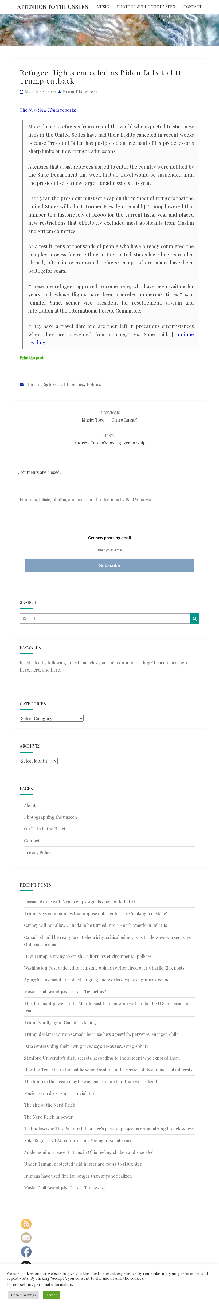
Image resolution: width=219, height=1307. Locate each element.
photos (59, 499)
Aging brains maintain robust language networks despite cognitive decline (96, 979)
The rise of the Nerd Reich (49, 1105)
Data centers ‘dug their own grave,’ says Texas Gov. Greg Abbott (86, 1046)
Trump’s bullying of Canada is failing (60, 1022)
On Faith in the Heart (44, 829)
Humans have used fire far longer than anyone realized (78, 1176)
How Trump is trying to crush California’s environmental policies (87, 956)
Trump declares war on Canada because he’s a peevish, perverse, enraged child (101, 1034)
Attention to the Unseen (52, 6)
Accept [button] (51, 1295)
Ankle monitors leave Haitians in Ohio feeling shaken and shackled (89, 1152)
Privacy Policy (37, 852)
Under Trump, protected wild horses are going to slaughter (83, 1164)
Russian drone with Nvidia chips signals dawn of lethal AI (79, 901)
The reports (47, 110)
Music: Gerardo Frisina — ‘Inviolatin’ (59, 1093)
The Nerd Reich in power (48, 1117)
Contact (192, 6)
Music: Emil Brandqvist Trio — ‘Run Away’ (64, 1188)
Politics (94, 384)
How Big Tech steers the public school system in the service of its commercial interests (108, 1069)
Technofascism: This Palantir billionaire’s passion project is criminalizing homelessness (109, 1129)
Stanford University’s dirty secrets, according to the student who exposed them (102, 1058)
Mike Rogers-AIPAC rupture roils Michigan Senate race (78, 1140)
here (183, 662)
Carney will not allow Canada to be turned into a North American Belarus (95, 925)
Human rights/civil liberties (55, 384)
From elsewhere (80, 91)
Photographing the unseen (146, 6)
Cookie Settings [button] (23, 1295)
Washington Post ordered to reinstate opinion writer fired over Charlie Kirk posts (104, 968)
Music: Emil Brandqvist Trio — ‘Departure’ (65, 991)
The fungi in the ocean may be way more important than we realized (90, 1081)
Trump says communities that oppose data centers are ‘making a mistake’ (95, 913)
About (30, 805)
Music (103, 6)
